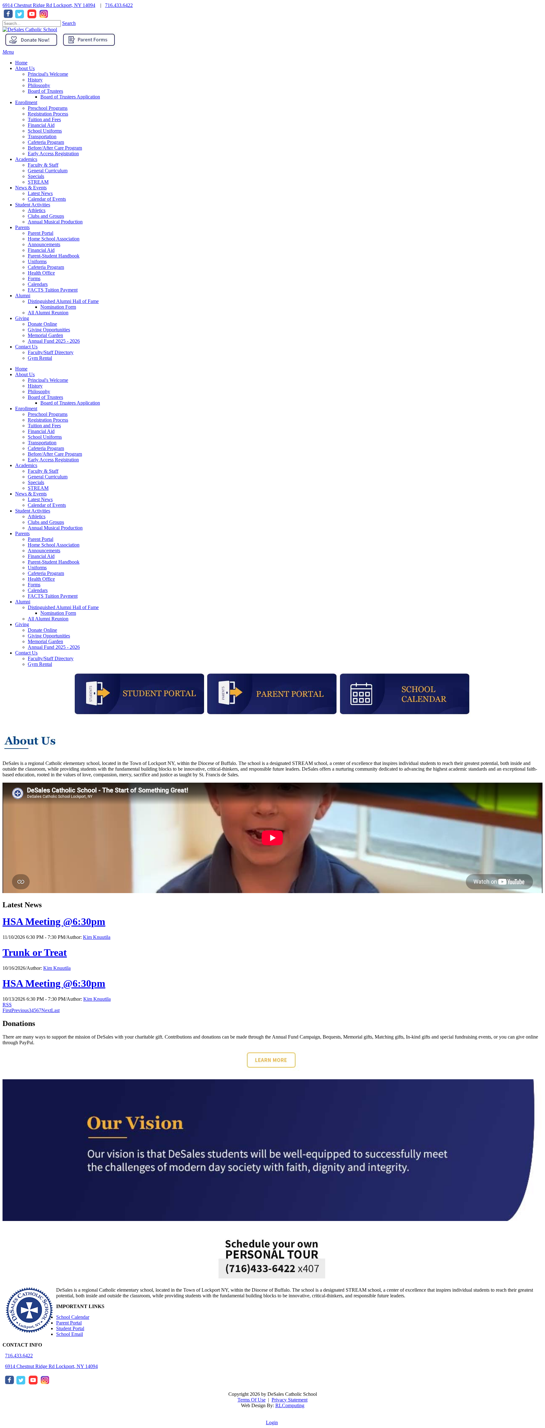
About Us (25, 374)
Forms (34, 584)
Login (272, 1422)
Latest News (40, 499)
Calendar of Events (47, 505)
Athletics (36, 516)
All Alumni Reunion (48, 618)
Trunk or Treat (35, 952)
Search (69, 23)
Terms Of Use (251, 1399)
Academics (26, 465)
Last (55, 1010)
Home (21, 368)
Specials (36, 482)
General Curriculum (47, 476)
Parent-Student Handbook (53, 562)
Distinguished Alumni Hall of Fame (63, 607)
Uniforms (37, 567)
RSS (7, 1004)
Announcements (44, 550)
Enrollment (26, 408)
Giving (22, 624)
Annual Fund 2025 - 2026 (54, 647)
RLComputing (289, 1405)
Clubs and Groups (46, 522)
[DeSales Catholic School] (30, 29)
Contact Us (26, 652)
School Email (69, 1334)
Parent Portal (40, 539)
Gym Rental (40, 664)
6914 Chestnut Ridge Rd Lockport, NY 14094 (49, 5)
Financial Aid (41, 431)
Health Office (41, 579)
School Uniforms (45, 437)
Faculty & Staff (43, 471)
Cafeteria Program (46, 448)
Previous (20, 1010)
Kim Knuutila (96, 937)
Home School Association (53, 545)
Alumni (22, 601)
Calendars (38, 590)
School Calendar (72, 1317)
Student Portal (70, 1328)
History (35, 385)
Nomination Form (58, 613)
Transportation (42, 442)
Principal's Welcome (48, 380)
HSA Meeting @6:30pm (54, 921)
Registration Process (48, 420)
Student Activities (32, 510)
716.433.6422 (119, 5)
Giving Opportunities (49, 635)
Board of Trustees (45, 397)
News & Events (31, 493)
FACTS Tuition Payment (53, 596)
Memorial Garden (45, 641)
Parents (22, 533)
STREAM (38, 488)
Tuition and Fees (44, 425)
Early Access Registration (53, 459)
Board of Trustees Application (70, 403)
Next (46, 1010)
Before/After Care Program (55, 454)
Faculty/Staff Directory (50, 658)
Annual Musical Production (55, 527)
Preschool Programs (47, 414)
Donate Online (42, 630)
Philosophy (39, 391)
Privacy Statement (290, 1399)
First (7, 1010)
